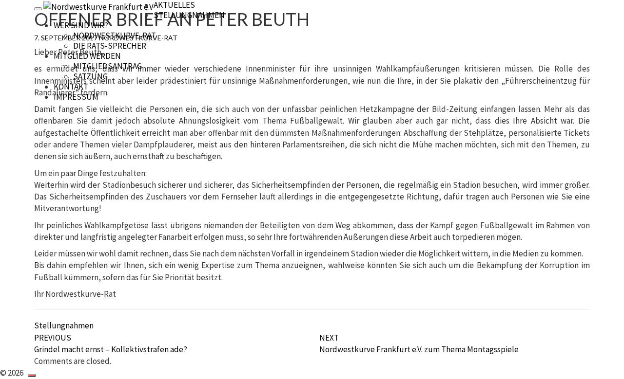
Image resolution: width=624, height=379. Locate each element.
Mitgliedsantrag (107, 66)
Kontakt (71, 86)
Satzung (90, 76)
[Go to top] (32, 375)
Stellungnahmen (189, 15)
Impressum (76, 96)
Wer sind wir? (81, 25)
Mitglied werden (87, 56)
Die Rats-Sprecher (109, 45)
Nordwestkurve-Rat (114, 35)
